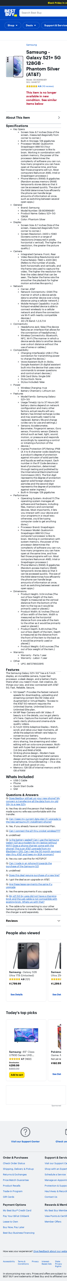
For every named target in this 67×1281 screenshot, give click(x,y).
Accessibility (9, 1261)
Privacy (35, 1261)
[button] (12, 25)
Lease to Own (10, 1221)
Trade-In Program (13, 1191)
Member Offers (53, 1221)
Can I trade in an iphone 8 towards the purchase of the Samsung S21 (29, 865)
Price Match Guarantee (16, 1180)
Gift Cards (8, 1196)
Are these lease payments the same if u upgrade (29, 886)
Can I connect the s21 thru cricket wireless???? (34, 830)
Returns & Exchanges (15, 1174)
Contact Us (51, 1196)
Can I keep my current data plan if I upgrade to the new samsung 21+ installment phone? (33, 820)
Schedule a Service (55, 1174)
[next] (58, 970)
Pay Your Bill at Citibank (16, 1215)
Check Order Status (14, 1163)
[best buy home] (10, 13)
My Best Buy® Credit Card (17, 1210)
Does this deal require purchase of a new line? (34, 875)
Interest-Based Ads (47, 1262)
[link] (19, 979)
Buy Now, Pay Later (13, 1227)
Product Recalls (11, 1185)
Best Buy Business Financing (18, 1232)
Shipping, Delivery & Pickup (18, 1168)
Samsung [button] (31, 44)
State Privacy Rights (58, 1264)
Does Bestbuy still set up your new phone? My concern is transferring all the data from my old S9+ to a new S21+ (33, 801)
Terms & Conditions (23, 1262)
